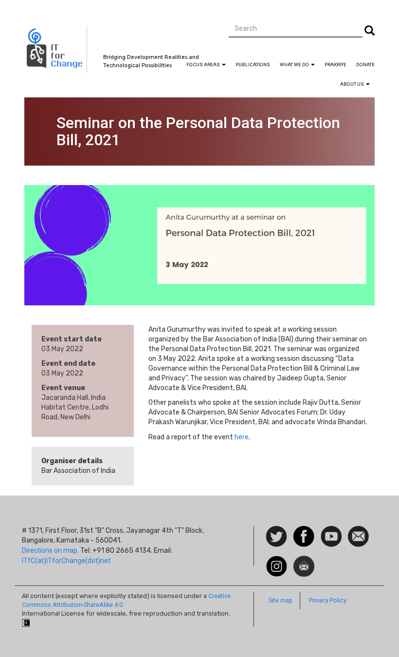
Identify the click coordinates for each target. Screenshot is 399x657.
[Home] (55, 49)
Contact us (358, 535)
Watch (330, 531)
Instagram (276, 560)
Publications (253, 64)
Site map (280, 600)
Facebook (303, 531)
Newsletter (303, 560)
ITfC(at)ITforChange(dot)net (66, 560)
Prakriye (335, 64)
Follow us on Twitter (276, 537)
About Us (352, 84)
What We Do (295, 64)
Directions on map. (50, 550)
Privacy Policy (327, 600)
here (242, 437)
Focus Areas (203, 64)
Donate (365, 64)
